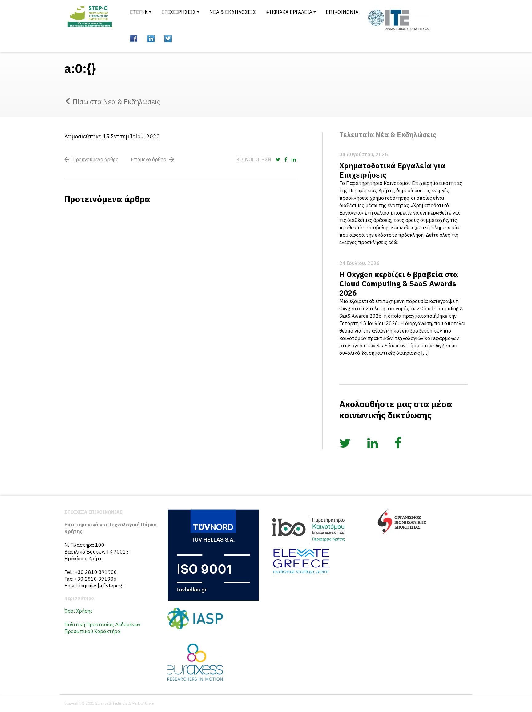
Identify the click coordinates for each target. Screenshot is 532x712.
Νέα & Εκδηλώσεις (232, 12)
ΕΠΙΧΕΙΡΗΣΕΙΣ (178, 12)
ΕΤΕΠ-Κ (139, 12)
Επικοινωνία (342, 12)
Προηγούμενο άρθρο (95, 159)
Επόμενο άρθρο (148, 159)
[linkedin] (151, 38)
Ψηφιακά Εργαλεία (289, 12)
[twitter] (168, 38)
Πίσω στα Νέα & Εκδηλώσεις (116, 101)
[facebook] (133, 38)
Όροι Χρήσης (78, 611)
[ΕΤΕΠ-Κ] (89, 26)
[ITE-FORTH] (399, 19)
